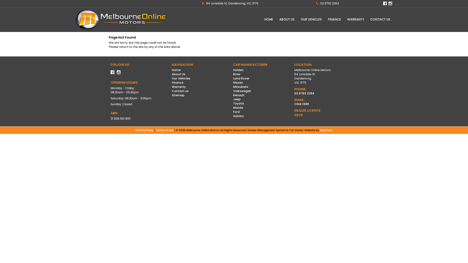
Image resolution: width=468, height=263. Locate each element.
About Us (287, 19)
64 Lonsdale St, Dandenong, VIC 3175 (231, 3)
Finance (334, 19)
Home (268, 19)
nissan (238, 83)
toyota (238, 103)
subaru (238, 116)
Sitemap (178, 95)
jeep (237, 99)
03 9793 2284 (329, 3)
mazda (238, 108)
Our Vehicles (311, 19)
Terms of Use (165, 130)
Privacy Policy (145, 130)
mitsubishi (240, 87)
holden (238, 70)
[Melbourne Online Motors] (120, 19)
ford (236, 112)
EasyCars (326, 130)
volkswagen (242, 91)
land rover (241, 78)
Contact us (380, 19)
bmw (236, 74)
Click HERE (301, 104)
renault (238, 95)
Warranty (355, 19)
